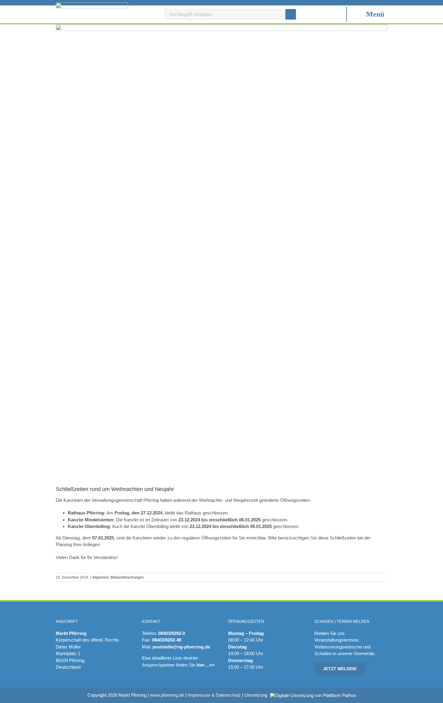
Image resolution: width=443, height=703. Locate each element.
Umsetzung (256, 695)
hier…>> (205, 664)
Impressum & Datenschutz (214, 695)
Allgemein (100, 577)
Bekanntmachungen (127, 577)
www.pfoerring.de (167, 695)
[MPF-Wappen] (92, 4)
